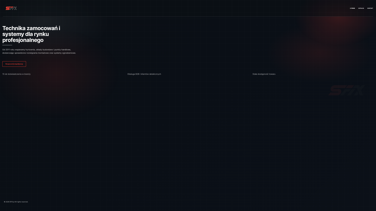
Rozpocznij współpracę (14, 64)
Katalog (361, 8)
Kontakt (370, 8)
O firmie (352, 8)
